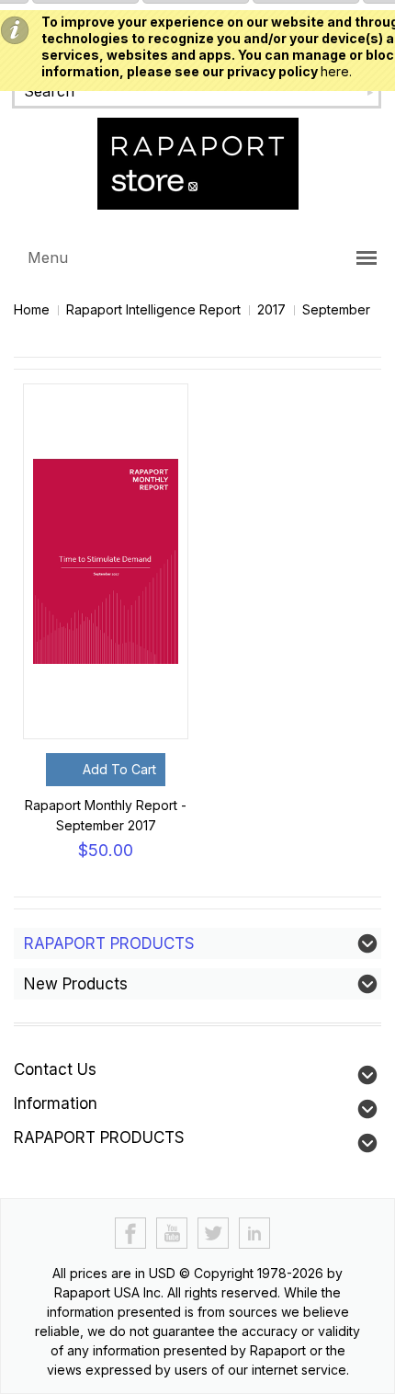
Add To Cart (119, 769)
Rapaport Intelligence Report (153, 309)
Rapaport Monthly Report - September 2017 (105, 815)
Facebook (131, 1233)
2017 (271, 309)
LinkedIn (255, 1233)
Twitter (214, 1233)
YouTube (172, 1233)
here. (336, 71)
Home (32, 309)
